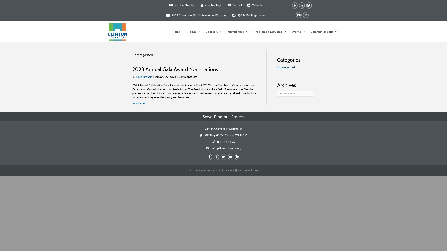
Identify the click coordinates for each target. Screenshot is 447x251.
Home (176, 31)
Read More (139, 103)
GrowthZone (251, 170)
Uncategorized (286, 67)
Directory (212, 31)
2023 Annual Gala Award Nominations (175, 69)
